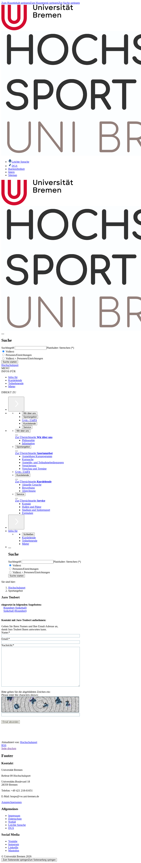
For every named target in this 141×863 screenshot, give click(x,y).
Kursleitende (15, 380)
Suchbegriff (8, 347)
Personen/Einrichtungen (18, 355)
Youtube (12, 841)
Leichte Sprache (17, 824)
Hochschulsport (9, 365)
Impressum (14, 815)
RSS (3, 745)
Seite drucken (8, 748)
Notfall (12, 821)
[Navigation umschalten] (2, 333)
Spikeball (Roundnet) (15, 610)
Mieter (11, 386)
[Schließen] (16, 435)
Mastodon (13, 850)
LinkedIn (13, 847)
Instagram (13, 844)
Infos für (13, 377)
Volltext (9, 351)
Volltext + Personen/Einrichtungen (24, 358)
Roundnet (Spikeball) (15, 607)
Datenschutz (15, 818)
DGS (11, 828)
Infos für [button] (13, 530)
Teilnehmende (16, 383)
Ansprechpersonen (11, 802)
